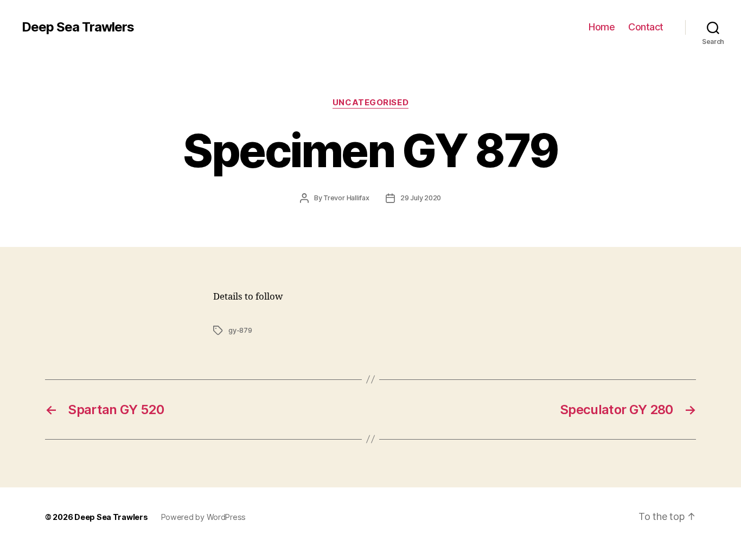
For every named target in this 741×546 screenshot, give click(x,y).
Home (602, 27)
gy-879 (240, 330)
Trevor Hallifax (346, 198)
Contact (645, 27)
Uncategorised (370, 102)
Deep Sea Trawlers (78, 27)
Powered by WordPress (203, 517)
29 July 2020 (420, 198)
